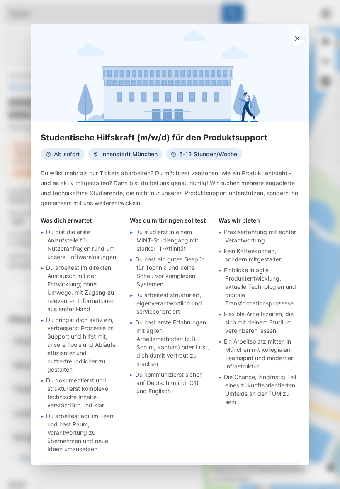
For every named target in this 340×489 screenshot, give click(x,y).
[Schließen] (297, 37)
